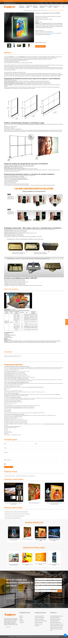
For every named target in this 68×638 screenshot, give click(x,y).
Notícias (20, 619)
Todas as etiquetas (55, 636)
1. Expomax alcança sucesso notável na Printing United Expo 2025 (16, 511)
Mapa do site (50, 636)
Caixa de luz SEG (16, 56)
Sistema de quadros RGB (21, 7)
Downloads (21, 620)
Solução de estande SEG (35, 7)
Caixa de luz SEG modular (42, 10)
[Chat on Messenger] (65, 635)
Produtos (34, 10)
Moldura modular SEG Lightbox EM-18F (22, 371)
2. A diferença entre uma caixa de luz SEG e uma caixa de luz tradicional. (17, 513)
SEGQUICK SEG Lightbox (29, 7)
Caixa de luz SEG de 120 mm (9, 475)
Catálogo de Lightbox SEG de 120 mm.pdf (11, 356)
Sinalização (37, 625)
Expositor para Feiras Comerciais (44, 7)
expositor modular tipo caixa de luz (21, 475)
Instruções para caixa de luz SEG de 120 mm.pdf (12, 355)
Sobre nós (21, 616)
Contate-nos (21, 622)
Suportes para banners (56, 7)
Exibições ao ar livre (51, 7)
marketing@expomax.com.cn (42, 42)
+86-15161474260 (57, 622)
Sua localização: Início (29, 10)
